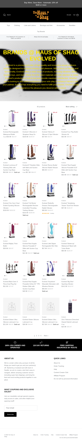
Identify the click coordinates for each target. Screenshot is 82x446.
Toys (8, 25)
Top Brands (41, 31)
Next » (46, 335)
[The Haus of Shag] (41, 15)
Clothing (17, 25)
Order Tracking (59, 366)
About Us (57, 363)
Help (55, 369)
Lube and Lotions (30, 25)
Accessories (61, 25)
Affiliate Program (59, 375)
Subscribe (10, 414)
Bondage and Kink (46, 25)
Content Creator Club (61, 372)
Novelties (72, 25)
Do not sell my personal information (66, 379)
